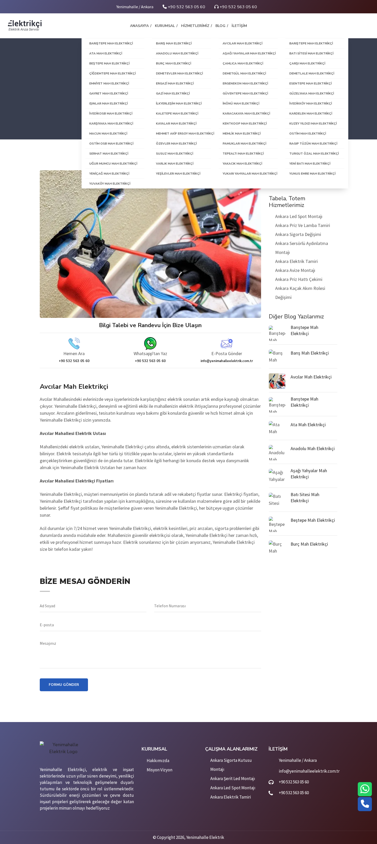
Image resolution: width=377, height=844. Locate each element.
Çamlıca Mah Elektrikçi (243, 63)
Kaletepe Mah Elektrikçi (177, 113)
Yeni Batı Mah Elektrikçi (309, 164)
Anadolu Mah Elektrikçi (177, 53)
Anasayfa (139, 25)
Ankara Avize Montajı (295, 270)
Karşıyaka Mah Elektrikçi (111, 123)
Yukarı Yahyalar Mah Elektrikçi (250, 174)
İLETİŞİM (239, 25)
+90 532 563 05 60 (186, 7)
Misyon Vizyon (159, 770)
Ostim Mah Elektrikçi (307, 133)
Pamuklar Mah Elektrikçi (244, 143)
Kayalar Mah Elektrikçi (176, 123)
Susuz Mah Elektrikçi (174, 153)
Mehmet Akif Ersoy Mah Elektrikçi (183, 133)
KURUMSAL (165, 25)
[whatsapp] (364, 789)
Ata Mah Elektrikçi (105, 53)
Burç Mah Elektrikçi (173, 63)
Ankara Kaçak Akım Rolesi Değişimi (300, 292)
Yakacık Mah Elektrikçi (242, 164)
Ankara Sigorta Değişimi (298, 234)
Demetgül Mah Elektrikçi (244, 73)
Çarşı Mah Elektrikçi (307, 63)
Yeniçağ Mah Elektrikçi (109, 174)
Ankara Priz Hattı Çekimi (298, 279)
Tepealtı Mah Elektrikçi (243, 153)
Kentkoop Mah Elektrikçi (245, 123)
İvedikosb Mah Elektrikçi (110, 113)
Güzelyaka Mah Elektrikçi (311, 93)
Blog (220, 25)
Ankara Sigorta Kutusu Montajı (231, 764)
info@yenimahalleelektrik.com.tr (309, 771)
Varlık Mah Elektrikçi (174, 164)
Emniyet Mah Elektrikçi (109, 83)
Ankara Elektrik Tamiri (296, 261)
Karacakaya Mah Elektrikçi (246, 113)
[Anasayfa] (24, 24)
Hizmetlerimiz (195, 25)
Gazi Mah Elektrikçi (173, 93)
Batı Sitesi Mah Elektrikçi (311, 53)
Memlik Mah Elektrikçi (242, 133)
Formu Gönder (64, 684)
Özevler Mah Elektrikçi (176, 143)
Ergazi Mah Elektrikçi (175, 83)
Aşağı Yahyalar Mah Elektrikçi (249, 53)
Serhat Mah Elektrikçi (108, 153)
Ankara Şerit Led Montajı (232, 778)
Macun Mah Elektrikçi (108, 133)
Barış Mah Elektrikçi (174, 43)
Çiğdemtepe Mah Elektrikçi (112, 73)
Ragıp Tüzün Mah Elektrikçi (313, 143)
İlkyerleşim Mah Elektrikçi (179, 103)
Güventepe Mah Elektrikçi (245, 93)
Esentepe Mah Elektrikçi (310, 83)
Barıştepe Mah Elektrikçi (111, 43)
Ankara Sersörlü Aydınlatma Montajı (301, 247)
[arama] (365, 804)
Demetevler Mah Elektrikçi (179, 73)
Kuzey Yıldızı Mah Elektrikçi (313, 123)
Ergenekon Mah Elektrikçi (245, 83)
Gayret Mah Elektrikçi (108, 93)
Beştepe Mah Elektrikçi (109, 63)
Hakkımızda (158, 760)
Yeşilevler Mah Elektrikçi (178, 174)
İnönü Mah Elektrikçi (241, 103)
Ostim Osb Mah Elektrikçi (111, 143)
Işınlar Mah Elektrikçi (108, 103)
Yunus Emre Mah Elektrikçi (312, 174)
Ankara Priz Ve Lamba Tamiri (302, 225)
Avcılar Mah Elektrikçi (242, 43)
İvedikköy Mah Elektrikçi (310, 103)
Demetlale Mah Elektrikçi (311, 73)
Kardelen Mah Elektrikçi (310, 113)
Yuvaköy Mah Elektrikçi (109, 184)
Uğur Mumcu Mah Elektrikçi (113, 164)
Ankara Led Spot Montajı (298, 216)
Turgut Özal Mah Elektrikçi (314, 153)
